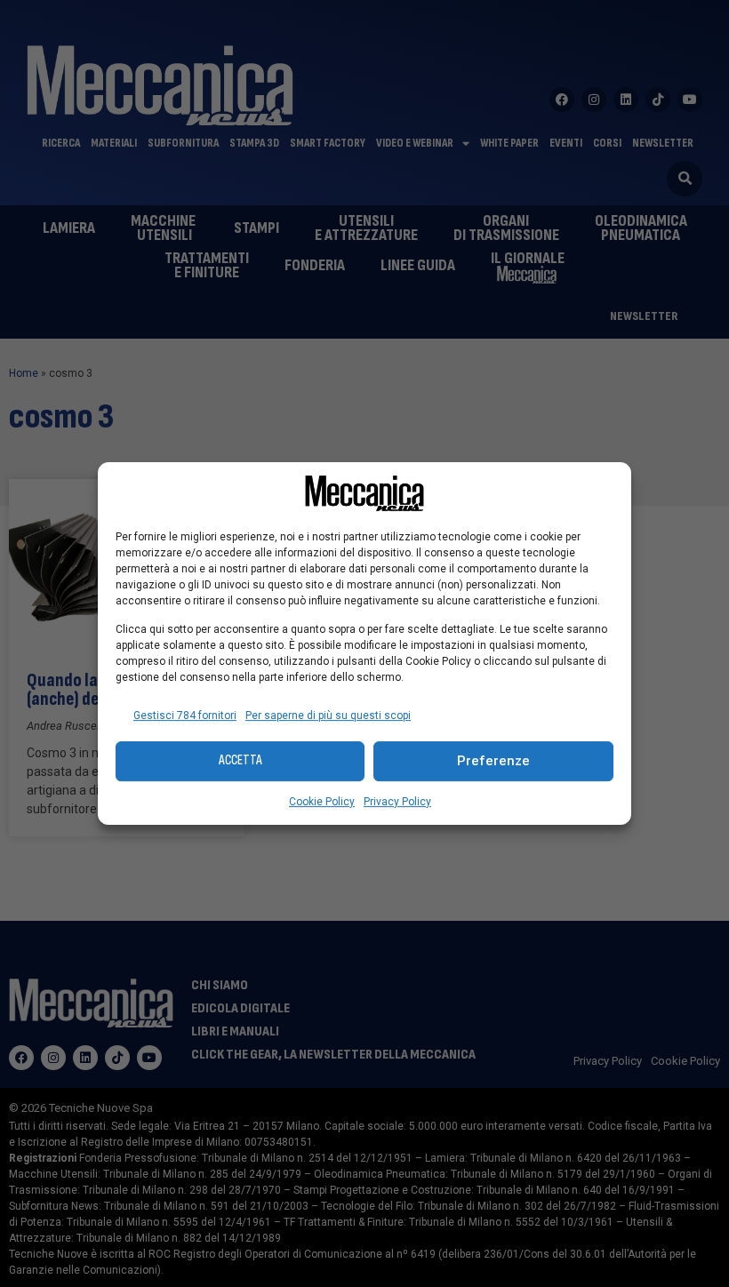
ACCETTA (240, 760)
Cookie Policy (322, 801)
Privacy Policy (397, 801)
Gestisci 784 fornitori (184, 715)
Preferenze (493, 761)
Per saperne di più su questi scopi (328, 715)
